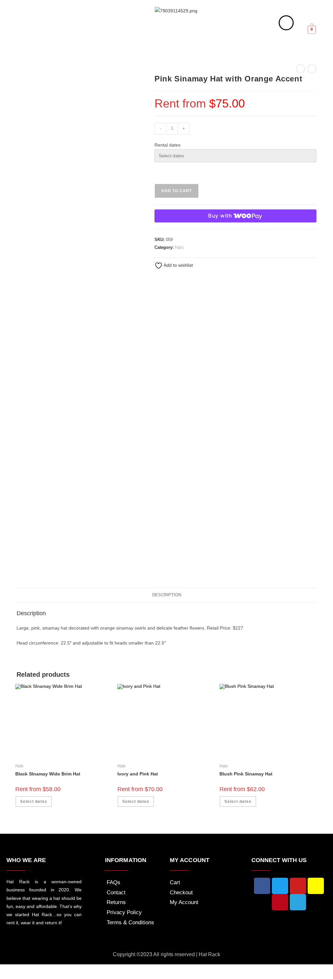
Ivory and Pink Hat (137, 773)
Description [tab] (166, 595)
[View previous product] (300, 68)
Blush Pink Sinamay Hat (246, 773)
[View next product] (311, 68)
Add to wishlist (178, 265)
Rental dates (167, 145)
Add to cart (176, 191)
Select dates (33, 801)
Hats (179, 247)
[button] (42, 35)
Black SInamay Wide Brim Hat (47, 773)
